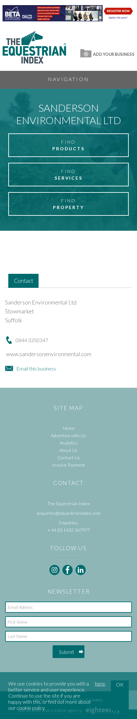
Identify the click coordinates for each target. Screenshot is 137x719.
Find (68, 145)
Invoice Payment (68, 465)
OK (120, 684)
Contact (23, 280)
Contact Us (68, 457)
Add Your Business (113, 54)
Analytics (69, 443)
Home (69, 428)
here (100, 683)
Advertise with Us (68, 435)
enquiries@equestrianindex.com (69, 513)
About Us (68, 450)
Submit (66, 652)
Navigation (68, 79)
